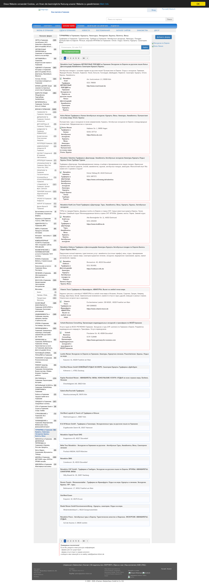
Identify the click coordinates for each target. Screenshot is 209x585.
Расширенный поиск (71, 52)
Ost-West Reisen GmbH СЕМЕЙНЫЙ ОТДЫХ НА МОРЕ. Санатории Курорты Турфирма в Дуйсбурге (98, 367)
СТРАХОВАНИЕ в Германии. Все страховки (45, 416)
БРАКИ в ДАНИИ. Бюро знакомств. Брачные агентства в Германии (45, 88)
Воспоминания (103, 30)
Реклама (81, 26)
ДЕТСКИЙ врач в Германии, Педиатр (46, 125)
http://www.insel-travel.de (96, 86)
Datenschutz (77, 565)
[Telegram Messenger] (135, 573)
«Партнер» (48, 26)
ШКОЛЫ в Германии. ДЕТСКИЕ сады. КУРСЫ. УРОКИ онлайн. (45, 459)
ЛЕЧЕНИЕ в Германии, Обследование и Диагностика (45, 275)
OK (198, 3)
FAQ (143, 565)
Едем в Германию (67, 30)
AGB (139, 565)
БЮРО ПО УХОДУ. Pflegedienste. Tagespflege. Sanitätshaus (45, 96)
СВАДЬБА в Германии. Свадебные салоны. (45, 402)
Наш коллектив (130, 565)
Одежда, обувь (46, 295)
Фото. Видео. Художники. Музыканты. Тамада (45, 452)
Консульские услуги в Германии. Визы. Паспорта (45, 268)
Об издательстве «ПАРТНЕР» (101, 565)
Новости (86, 30)
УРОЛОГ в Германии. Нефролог (46, 200)
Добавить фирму (163, 37)
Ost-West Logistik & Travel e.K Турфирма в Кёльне (79, 413)
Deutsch (172, 9)
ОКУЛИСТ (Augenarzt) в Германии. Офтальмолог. (46, 155)
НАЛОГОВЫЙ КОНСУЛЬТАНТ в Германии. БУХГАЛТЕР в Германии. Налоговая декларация (45, 307)
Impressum (68, 565)
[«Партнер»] (42, 9)
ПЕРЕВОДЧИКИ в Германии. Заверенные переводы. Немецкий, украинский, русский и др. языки (45, 333)
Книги (46, 292)
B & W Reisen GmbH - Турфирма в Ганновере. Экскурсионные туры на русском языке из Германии (99, 424)
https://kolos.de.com (94, 135)
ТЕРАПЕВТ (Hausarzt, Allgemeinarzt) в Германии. (46, 193)
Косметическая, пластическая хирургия (46, 138)
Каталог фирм (69, 26)
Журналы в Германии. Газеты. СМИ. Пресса (45, 220)
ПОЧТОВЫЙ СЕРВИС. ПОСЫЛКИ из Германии (45, 354)
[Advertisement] (45, 506)
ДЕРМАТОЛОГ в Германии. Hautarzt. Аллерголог (46, 119)
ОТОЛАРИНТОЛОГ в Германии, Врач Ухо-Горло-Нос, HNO (46, 165)
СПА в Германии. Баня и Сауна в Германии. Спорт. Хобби (45, 408)
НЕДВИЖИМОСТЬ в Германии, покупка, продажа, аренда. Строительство (45, 317)
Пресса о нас (118, 565)
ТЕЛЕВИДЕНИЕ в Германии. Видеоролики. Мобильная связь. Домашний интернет (45, 424)
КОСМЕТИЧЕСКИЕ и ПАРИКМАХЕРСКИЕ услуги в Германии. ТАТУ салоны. (45, 253)
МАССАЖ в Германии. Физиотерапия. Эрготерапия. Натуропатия (45, 283)
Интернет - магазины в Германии (45, 237)
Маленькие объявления (97, 26)
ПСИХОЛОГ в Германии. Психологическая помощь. (45, 360)
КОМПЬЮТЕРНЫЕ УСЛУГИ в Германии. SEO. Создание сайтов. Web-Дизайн (45, 244)
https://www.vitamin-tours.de (97, 309)
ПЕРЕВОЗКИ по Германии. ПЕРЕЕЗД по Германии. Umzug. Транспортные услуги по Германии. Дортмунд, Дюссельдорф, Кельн (45, 345)
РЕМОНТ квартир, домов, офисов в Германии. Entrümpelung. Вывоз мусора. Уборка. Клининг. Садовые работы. (45, 370)
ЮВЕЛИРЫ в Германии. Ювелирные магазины (45, 465)
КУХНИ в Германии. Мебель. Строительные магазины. (45, 261)
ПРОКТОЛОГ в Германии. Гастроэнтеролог (46, 172)
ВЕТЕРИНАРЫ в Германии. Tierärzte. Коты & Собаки (45, 104)
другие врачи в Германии (46, 207)
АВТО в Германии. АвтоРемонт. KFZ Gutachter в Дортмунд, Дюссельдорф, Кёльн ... (45, 43)
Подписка (115, 26)
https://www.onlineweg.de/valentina (100, 180)
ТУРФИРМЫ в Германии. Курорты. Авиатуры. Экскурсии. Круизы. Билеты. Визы (45, 433)
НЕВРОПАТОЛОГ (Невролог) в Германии (46, 148)
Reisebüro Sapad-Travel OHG (71, 435)
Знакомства (142, 30)
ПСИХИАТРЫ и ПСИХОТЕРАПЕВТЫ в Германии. (46, 179)
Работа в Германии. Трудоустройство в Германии (45, 396)
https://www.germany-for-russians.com (101, 340)
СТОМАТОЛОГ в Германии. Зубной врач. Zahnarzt (46, 186)
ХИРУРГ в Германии (46, 203)
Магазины (45, 289)
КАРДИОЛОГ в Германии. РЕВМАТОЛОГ (46, 131)
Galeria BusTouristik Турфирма (72, 391)
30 (84, 58)
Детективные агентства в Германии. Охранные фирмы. (45, 214)
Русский (165, 9)
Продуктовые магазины (46, 299)
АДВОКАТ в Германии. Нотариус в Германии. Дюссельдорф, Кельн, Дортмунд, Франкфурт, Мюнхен (45, 72)
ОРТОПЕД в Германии (46, 160)
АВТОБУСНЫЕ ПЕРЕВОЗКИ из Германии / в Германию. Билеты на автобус (45, 52)
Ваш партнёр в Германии (60, 12)
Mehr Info (104, 3)
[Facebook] (146, 573)
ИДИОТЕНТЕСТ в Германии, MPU (45, 224)
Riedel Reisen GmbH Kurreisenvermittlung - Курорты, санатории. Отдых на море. (91, 506)
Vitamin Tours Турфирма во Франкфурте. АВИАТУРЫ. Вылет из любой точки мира (92, 289)
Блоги (57, 26)
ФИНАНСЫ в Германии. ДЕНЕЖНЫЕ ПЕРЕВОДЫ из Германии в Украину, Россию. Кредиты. (45, 443)
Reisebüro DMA (66, 458)
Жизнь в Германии (44, 30)
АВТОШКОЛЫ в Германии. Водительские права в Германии (45, 62)
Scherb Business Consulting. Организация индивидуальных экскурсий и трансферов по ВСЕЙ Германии (101, 323)
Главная (37, 26)
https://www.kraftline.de (95, 224)
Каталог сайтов (123, 30)
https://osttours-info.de (95, 269)
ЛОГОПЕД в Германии (46, 143)
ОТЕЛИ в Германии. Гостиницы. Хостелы (45, 324)
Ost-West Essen (66, 495)
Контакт (86, 565)
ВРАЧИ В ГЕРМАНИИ (45, 109)
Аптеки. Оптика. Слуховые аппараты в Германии (45, 81)
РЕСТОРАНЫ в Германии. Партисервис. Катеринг (45, 380)
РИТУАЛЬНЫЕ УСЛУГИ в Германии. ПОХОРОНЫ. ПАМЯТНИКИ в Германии (45, 388)
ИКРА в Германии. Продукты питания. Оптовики (45, 231)
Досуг (157, 30)
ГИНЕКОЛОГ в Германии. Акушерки (46, 113)
